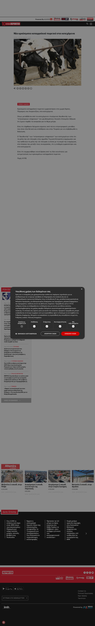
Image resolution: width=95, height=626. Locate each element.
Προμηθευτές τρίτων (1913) (64, 304)
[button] (26, 334)
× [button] (81, 289)
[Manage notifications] (3, 622)
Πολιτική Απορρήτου (34, 317)
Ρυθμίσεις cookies (21, 317)
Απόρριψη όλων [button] (50, 334)
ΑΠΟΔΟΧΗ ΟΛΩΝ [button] (70, 334)
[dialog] (47, 313)
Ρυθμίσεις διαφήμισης (22, 315)
